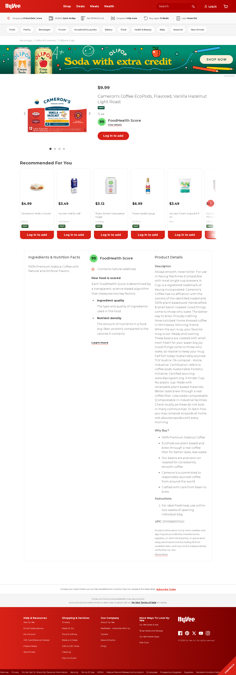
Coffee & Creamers (45, 40)
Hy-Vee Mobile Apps (149, 636)
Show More (161, 554)
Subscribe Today (166, 589)
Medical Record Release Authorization (125, 672)
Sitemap (4, 672)
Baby (162, 29)
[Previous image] (25, 113)
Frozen (62, 29)
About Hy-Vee (108, 622)
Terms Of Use (87, 672)
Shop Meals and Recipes (151, 630)
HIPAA (100, 672)
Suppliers (188, 672)
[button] (115, 125)
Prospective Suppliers (170, 672)
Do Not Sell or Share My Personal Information (45, 672)
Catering (66, 652)
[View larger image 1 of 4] (57, 113)
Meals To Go (68, 628)
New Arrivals (197, 29)
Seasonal (178, 29)
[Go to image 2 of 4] (55, 149)
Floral (123, 29)
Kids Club (144, 642)
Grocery (66, 622)
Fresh (12, 29)
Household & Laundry (85, 29)
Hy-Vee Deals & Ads (148, 624)
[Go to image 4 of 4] (64, 149)
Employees (152, 672)
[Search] (193, 6)
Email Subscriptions (33, 628)
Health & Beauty (143, 29)
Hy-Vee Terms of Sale (144, 602)
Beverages (44, 29)
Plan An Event (69, 658)
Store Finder (29, 652)
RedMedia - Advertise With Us (115, 628)
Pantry (27, 29)
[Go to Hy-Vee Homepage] (13, 6)
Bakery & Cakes (69, 640)
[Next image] (90, 113)
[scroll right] (210, 203)
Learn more (100, 342)
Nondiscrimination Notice (208, 672)
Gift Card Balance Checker (36, 640)
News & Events (108, 640)
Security (74, 672)
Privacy (15, 672)
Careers (104, 634)
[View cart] (225, 6)
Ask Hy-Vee (29, 622)
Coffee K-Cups (66, 40)
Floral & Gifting (69, 634)
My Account (29, 634)
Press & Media (30, 646)
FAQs (103, 646)
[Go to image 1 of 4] (50, 149)
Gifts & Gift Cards (70, 646)
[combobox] (176, 6)
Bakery (108, 29)
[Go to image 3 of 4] (59, 149)
